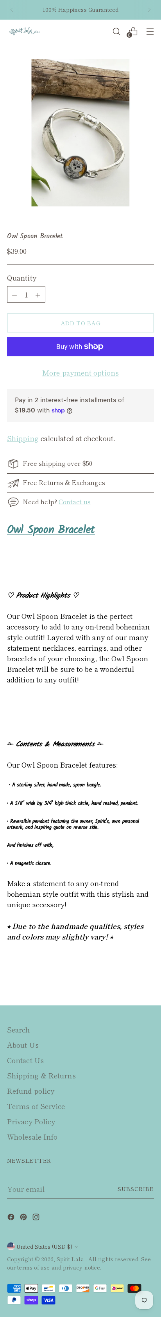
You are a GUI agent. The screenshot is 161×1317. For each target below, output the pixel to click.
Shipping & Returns (41, 1075)
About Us (23, 1045)
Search (18, 1029)
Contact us (75, 501)
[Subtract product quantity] (38, 294)
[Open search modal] (116, 31)
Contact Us (25, 1060)
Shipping (23, 438)
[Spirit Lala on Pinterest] (24, 1218)
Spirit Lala (71, 1259)
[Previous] (11, 10)
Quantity (21, 277)
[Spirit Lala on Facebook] (11, 1218)
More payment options (80, 372)
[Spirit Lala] (24, 31)
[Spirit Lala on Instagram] (36, 1218)
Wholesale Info (32, 1136)
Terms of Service (36, 1106)
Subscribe (136, 1189)
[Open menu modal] (150, 31)
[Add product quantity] (14, 294)
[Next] (149, 10)
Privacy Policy (31, 1121)
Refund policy (30, 1090)
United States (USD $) (44, 1246)
